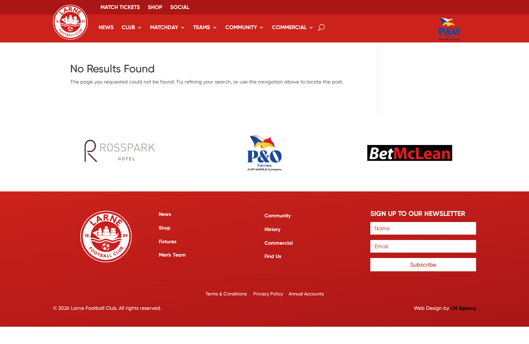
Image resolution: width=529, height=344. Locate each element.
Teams (201, 27)
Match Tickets (120, 7)
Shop (155, 7)
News (106, 27)
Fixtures (168, 242)
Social (179, 7)
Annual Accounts (306, 294)
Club (128, 27)
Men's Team (172, 255)
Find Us (272, 256)
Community (241, 27)
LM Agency (463, 308)
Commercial (289, 27)
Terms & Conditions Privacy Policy (244, 294)
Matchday (164, 27)
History (272, 229)
